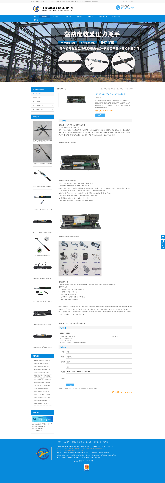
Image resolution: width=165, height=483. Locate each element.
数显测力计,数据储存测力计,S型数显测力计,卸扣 (42, 400)
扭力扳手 (66, 442)
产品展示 (44, 16)
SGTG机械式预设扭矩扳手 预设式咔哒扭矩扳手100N (42, 360)
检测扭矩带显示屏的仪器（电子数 (43, 278)
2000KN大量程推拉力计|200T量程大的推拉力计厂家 (42, 394)
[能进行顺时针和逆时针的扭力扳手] (42, 175)
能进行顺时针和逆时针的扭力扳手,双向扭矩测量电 (42, 373)
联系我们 (131, 1)
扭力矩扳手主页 (105, 89)
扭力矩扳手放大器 (79, 1)
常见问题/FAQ (103, 16)
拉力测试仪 (62, 1)
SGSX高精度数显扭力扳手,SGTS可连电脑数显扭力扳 (42, 382)
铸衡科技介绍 (116, 16)
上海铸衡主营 (70, 455)
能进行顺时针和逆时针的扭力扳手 (43, 186)
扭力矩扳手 (37, 1)
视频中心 (68, 16)
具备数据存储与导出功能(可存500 (43, 209)
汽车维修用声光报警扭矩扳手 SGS (42, 141)
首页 (35, 16)
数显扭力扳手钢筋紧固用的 (42, 255)
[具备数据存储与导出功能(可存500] (42, 198)
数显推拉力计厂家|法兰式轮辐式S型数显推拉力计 (42, 397)
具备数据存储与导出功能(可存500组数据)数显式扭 (42, 376)
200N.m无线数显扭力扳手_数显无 (42, 301)
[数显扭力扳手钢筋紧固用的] (42, 244)
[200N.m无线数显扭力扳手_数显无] (42, 290)
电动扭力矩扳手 (37, 97)
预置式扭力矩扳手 (38, 101)
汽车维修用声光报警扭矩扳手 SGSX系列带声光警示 (42, 363)
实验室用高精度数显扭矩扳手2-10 (43, 164)
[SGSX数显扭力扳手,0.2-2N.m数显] (42, 336)
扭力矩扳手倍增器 (38, 109)
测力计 (42, 1)
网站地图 (97, 457)
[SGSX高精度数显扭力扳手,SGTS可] (42, 221)
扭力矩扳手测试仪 (55, 1)
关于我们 (125, 1)
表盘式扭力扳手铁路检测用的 (42, 385)
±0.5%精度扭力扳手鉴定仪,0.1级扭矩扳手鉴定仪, (42, 379)
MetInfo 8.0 (67, 450)
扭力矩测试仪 (96, 455)
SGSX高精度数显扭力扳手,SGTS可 (42, 232)
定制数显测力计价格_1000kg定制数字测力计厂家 (42, 404)
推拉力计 (47, 1)
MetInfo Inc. (81, 450)
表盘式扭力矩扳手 (38, 105)
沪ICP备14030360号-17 (87, 457)
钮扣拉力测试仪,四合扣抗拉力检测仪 (42, 391)
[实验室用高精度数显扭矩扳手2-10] (42, 153)
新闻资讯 (79, 16)
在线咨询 (100, 115)
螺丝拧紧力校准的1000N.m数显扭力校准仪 (42, 369)
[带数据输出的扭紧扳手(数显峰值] (42, 313)
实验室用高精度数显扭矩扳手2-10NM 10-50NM (42, 366)
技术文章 (90, 16)
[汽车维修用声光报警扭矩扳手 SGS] (42, 130)
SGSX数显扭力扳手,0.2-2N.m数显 (42, 347)
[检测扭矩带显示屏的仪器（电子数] (42, 267)
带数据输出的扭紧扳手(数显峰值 (42, 324)
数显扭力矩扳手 (38, 89)
